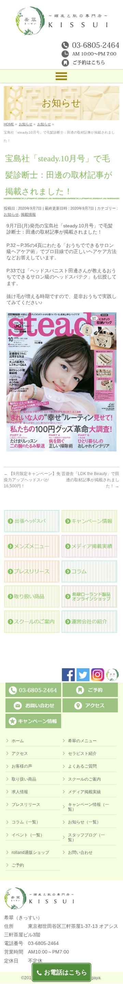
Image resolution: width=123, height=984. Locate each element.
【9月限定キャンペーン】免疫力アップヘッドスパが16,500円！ (32, 479)
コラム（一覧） (26, 822)
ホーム (18, 740)
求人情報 (20, 791)
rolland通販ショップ (30, 852)
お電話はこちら (65, 972)
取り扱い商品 (24, 779)
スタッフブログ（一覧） (86, 837)
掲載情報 (28, 214)
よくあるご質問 (82, 766)
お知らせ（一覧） (84, 822)
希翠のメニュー (82, 740)
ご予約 (18, 865)
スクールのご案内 (84, 779)
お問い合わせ (80, 852)
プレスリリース (26, 804)
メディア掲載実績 (84, 791)
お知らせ (11, 214)
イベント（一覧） (28, 835)
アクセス (20, 753)
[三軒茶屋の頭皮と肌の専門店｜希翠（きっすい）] (61, 27)
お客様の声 (22, 766)
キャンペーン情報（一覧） (88, 807)
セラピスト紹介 (82, 753)
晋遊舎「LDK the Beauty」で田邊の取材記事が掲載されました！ (90, 479)
